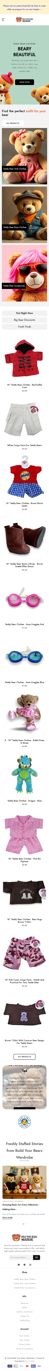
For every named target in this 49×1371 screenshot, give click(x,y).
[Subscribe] (36, 1257)
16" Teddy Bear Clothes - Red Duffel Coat (24, 386)
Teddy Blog (24, 1320)
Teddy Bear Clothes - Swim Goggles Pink (24, 624)
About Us (24, 1303)
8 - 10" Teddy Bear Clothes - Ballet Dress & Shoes (24, 741)
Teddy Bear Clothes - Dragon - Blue (24, 800)
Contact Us (24, 1316)
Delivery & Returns (25, 1311)
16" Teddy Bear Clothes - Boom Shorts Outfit (24, 504)
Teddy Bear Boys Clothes (24, 1279)
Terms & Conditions (24, 1348)
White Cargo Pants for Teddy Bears (24, 445)
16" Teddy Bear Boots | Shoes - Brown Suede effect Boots (24, 565)
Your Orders (24, 1335)
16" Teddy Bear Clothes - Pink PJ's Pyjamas (24, 860)
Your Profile (24, 1340)
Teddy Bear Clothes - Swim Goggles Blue (24, 682)
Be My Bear (30, 1361)
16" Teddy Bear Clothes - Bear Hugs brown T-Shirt (24, 920)
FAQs (24, 1307)
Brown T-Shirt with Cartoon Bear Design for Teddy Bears (24, 1042)
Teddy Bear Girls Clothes (25, 1283)
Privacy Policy (25, 1344)
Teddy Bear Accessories (24, 1287)
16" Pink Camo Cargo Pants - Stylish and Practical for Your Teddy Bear (24, 981)
